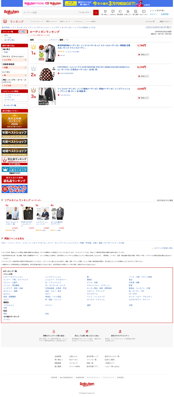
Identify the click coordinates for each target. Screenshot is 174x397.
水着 (95, 243)
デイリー (54, 40)
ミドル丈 (7, 85)
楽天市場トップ (8, 27)
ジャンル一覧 (150, 21)
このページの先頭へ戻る (163, 248)
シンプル (7, 60)
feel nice (62, 55)
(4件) (59, 230)
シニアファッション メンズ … (42, 223)
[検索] (96, 12)
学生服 (88, 243)
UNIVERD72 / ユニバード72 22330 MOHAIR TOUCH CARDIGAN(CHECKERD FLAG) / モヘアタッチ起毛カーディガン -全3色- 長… (93, 68)
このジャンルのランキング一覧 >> (158, 27)
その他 (121, 243)
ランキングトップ (37, 21)
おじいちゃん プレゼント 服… (12, 223)
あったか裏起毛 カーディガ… (57, 223)
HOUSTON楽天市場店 (66, 73)
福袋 (100, 243)
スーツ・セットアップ (57, 243)
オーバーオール (39, 243)
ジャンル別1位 (91, 21)
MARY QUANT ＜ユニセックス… (26, 224)
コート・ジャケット (23, 243)
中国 (6, 67)
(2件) (14, 230)
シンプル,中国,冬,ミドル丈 (85, 27)
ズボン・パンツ (7, 243)
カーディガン (67, 27)
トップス (55, 27)
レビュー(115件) (72, 52)
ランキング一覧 (10, 105)
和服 (82, 243)
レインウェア (73, 243)
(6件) (44, 230)
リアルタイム (78, 21)
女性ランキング (65, 21)
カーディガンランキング (45, 31)
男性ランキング (51, 21)
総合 (6, 35)
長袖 (6, 52)
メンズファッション (41, 27)
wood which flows (65, 95)
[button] (113, 12)
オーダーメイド (110, 243)
